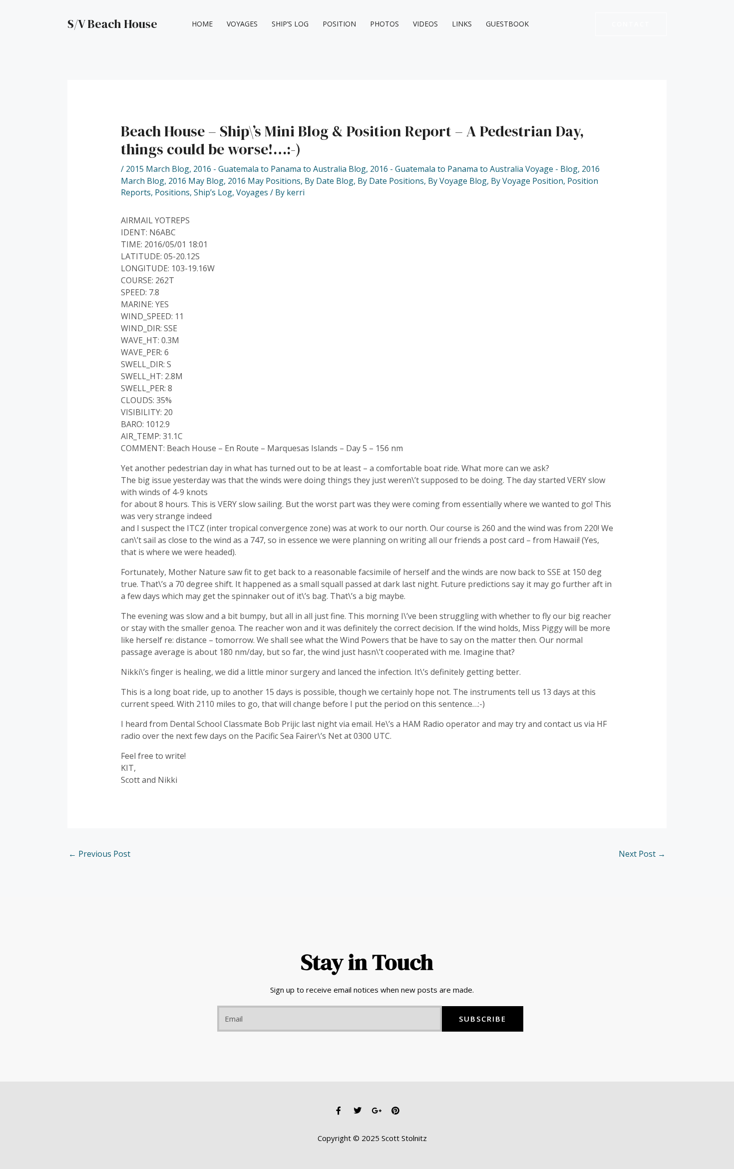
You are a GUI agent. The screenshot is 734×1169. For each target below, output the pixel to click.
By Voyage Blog (457, 180)
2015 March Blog (157, 168)
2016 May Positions (264, 180)
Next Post (642, 853)
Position (339, 23)
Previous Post (99, 853)
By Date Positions (391, 180)
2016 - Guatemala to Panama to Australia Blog (279, 168)
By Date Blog (329, 180)
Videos (425, 23)
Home (202, 23)
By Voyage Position (527, 180)
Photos (384, 23)
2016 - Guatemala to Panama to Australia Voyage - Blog (474, 168)
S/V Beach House (112, 23)
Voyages (242, 23)
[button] (631, 24)
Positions (172, 192)
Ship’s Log (290, 23)
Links (462, 23)
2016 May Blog (196, 180)
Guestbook (507, 23)
